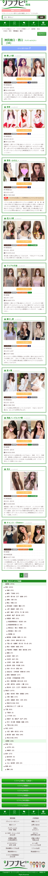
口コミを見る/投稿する (24, 79)
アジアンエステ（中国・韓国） (12, 829)
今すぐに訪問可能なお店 (35, 834)
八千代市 (9, 716)
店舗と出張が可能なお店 (35, 839)
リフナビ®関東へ (23, 786)
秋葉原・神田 (11, 618)
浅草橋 (10, 634)
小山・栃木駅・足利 (13, 763)
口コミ (24, 24)
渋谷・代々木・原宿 (13, 668)
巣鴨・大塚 (10, 599)
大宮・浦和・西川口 (13, 731)
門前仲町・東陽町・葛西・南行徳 (17, 650)
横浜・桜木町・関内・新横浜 (15, 694)
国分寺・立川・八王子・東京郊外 (17, 687)
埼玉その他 (10, 738)
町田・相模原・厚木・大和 (15, 700)
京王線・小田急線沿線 (13, 678)
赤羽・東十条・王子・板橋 (15, 596)
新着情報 (43, 24)
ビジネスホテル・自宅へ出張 (12, 844)
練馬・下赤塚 (11, 593)
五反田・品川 (11, 659)
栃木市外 (9, 757)
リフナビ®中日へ (23, 790)
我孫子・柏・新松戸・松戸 (15, 719)
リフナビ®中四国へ (23, 800)
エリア (14, 24)
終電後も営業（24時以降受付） (12, 839)
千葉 (6, 709)
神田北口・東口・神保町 (15, 628)
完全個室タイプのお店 (12, 848)
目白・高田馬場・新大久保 (15, 681)
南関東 (7, 584)
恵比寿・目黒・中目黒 (13, 665)
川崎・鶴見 (10, 697)
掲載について (35, 821)
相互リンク (12, 825)
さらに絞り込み (23, 48)
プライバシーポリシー (12, 821)
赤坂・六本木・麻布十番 (14, 640)
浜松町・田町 (11, 656)
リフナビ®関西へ (23, 795)
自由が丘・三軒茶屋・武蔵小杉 (16, 671)
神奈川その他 (11, 703)
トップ (4, 24)
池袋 (8, 590)
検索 (41, 17)
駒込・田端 (10, 603)
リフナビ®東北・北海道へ (23, 781)
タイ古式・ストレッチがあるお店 (12, 834)
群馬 (6, 766)
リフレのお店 (35, 848)
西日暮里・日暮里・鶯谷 (14, 606)
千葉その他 (10, 725)
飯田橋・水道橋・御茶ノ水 (15, 637)
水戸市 (9, 747)
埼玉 (6, 728)
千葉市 (9, 712)
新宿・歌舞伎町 (11, 675)
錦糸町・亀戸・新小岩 (13, 615)
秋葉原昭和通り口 (13, 625)
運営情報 (12, 818)
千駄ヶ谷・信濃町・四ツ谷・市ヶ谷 (17, 643)
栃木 (6, 753)
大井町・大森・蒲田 (13, 662)
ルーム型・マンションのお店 (35, 844)
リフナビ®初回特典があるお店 (12, 856)
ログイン (42, 34)
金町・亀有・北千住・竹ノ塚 (15, 612)
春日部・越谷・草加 (13, 734)
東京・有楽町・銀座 (13, 646)
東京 (6, 587)
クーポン (33, 24)
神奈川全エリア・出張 (13, 706)
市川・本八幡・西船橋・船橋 (15, 722)
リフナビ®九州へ (23, 805)
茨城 (6, 744)
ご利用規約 (35, 818)
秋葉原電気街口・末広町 (15, 621)
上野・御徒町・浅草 (13, 609)
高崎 (8, 769)
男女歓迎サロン (35, 851)
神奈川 (7, 690)
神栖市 (9, 750)
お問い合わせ (35, 825)
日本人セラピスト (35, 829)
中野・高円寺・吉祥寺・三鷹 (15, 684)
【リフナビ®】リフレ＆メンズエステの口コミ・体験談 (27, 872)
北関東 (7, 741)
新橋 (8, 653)
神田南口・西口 (13, 631)
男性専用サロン (12, 851)
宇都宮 (9, 760)
